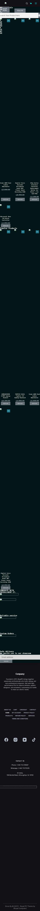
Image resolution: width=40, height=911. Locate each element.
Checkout (23, 709)
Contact (33, 709)
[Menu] (36, 3)
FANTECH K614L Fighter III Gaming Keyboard (20, 395)
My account (16, 713)
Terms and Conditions (20, 719)
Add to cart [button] (5, 199)
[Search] (27, 3)
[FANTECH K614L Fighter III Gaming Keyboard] (20, 310)
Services (31, 716)
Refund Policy (20, 716)
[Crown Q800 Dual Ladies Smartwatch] (5, 98)
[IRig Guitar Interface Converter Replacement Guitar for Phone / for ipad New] (34, 98)
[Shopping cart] (31, 3)
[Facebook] (6, 740)
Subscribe (6, 661)
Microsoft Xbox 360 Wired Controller (5, 218)
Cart (15, 709)
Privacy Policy (29, 713)
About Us (7, 709)
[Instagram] (15, 740)
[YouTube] (25, 740)
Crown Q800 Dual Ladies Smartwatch (5, 184)
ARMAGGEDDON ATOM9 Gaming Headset (5, 395)
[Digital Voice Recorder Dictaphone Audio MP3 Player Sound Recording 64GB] (20, 98)
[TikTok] (34, 740)
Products (9, 716)
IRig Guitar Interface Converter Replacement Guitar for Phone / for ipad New (34, 188)
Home (7, 713)
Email (2, 654)
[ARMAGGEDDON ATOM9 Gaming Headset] (5, 310)
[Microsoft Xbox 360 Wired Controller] (5, 208)
